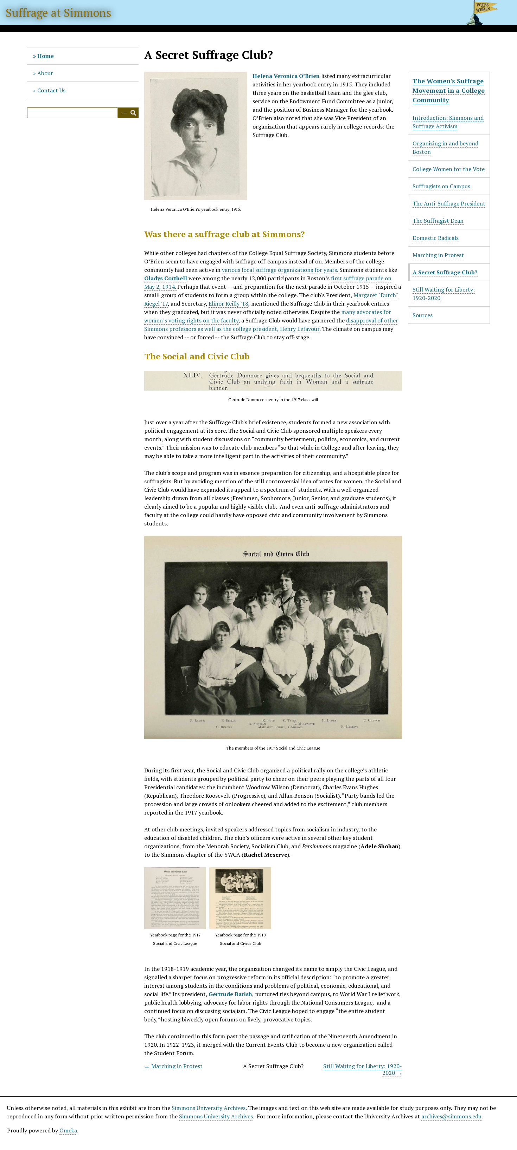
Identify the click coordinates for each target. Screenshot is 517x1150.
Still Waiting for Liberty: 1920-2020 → (362, 1069)
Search (133, 112)
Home (45, 56)
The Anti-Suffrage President (449, 203)
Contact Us (51, 90)
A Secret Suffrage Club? (445, 272)
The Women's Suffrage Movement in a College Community (449, 90)
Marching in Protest (438, 255)
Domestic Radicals (436, 238)
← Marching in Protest (173, 1066)
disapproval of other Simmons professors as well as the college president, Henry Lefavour (271, 324)
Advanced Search (122, 112)
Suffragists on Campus (441, 186)
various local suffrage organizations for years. (280, 270)
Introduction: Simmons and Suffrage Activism (448, 122)
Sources (423, 315)
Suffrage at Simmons (58, 12)
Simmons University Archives (208, 1108)
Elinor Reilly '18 (228, 303)
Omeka (68, 1130)
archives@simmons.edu (451, 1116)
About (45, 73)
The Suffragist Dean (438, 220)
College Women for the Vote (449, 169)
